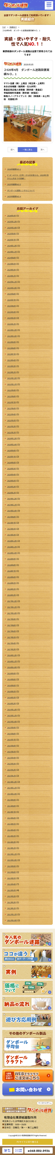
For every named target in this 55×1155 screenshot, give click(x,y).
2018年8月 (11, 565)
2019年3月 (11, 534)
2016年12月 (12, 655)
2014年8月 (11, 806)
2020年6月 (11, 462)
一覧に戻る (27, 149)
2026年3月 (11, 215)
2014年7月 (11, 812)
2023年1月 (11, 324)
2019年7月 (11, 522)
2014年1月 (11, 848)
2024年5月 (11, 263)
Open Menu (49, 5)
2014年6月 (11, 818)
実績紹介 (13, 27)
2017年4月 (11, 643)
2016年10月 (12, 667)
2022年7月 (11, 354)
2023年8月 (11, 294)
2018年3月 (11, 589)
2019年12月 (12, 498)
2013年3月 (11, 890)
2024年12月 (12, 245)
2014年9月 (11, 800)
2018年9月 (11, 559)
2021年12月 (12, 378)
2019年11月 (12, 504)
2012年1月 (11, 908)
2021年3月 (11, 420)
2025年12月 (12, 221)
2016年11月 (12, 661)
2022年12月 (12, 330)
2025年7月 (11, 239)
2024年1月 (11, 276)
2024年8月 (11, 257)
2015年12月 (12, 709)
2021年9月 (11, 390)
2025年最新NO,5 (14, 184)
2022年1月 (11, 372)
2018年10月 (12, 553)
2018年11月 (12, 547)
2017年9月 (11, 619)
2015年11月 (12, 715)
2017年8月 (11, 625)
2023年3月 (11, 318)
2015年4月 (11, 757)
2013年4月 (11, 884)
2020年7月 (11, 456)
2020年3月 (11, 480)
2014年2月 (11, 842)
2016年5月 (11, 691)
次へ (42, 149)
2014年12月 (12, 782)
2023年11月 (12, 281)
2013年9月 (11, 866)
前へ (13, 149)
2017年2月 (11, 649)
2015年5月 (11, 751)
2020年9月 (11, 450)
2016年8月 (11, 679)
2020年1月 (11, 492)
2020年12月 (12, 438)
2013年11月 (12, 854)
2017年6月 (11, 631)
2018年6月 (11, 577)
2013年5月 (11, 878)
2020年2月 (11, 486)
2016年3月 (11, 697)
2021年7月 (11, 402)
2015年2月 (11, 769)
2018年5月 (11, 583)
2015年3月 (11, 763)
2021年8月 (11, 396)
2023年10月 (12, 288)
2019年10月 (12, 510)
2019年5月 (11, 529)
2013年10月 (12, 860)
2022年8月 (11, 348)
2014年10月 (12, 794)
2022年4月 (11, 360)
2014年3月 (11, 836)
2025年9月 (11, 233)
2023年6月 (11, 306)
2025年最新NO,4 (14, 196)
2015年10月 (12, 721)
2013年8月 (11, 872)
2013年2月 (11, 896)
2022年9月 (11, 342)
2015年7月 (11, 739)
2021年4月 (11, 414)
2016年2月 (11, 703)
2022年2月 (11, 366)
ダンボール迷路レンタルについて (21, 190)
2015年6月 (11, 745)
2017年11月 (12, 607)
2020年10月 (12, 444)
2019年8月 (11, 516)
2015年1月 (11, 775)
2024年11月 (12, 251)
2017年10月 (12, 613)
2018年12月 (12, 541)
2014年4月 (11, 830)
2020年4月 (11, 474)
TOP (4, 27)
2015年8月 (11, 733)
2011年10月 (12, 920)
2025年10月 (12, 227)
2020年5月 (11, 468)
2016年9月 (11, 673)
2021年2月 (11, 426)
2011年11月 (12, 914)
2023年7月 (11, 300)
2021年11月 (12, 384)
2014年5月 (11, 824)
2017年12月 (12, 601)
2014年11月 (12, 787)
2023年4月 (11, 312)
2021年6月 (11, 408)
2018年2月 (11, 595)
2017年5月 (11, 637)
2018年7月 (11, 571)
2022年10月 (12, 336)
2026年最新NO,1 (14, 169)
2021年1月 (11, 432)
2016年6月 (11, 685)
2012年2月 (11, 902)
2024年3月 (11, 269)
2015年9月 (11, 727)
